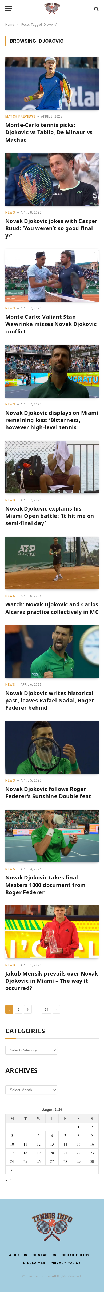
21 (65, 1152)
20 (52, 1152)
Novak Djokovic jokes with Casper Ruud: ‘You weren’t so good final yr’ (51, 228)
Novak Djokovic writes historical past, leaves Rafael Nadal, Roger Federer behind (49, 700)
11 (25, 1144)
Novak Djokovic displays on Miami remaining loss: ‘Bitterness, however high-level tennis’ (51, 420)
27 (52, 1161)
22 (79, 1152)
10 (12, 1144)
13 (52, 1144)
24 (12, 1161)
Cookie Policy (76, 1255)
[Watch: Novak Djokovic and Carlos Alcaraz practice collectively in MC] (52, 563)
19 (39, 1152)
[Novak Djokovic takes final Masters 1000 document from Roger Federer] (52, 836)
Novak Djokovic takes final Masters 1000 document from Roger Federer (45, 885)
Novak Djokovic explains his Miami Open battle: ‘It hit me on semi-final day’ (49, 516)
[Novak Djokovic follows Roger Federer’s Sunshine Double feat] (52, 747)
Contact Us (44, 1255)
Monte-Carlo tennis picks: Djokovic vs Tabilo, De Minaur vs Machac (49, 132)
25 (25, 1161)
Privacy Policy (66, 1263)
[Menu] (8, 9)
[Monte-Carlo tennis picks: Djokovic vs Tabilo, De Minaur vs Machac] (52, 83)
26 (39, 1161)
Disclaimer (34, 1263)
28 (46, 1009)
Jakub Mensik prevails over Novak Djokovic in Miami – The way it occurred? (51, 981)
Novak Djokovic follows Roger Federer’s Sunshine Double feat (48, 792)
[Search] (96, 9)
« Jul (9, 1179)
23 (92, 1152)
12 (39, 1144)
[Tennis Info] (52, 8)
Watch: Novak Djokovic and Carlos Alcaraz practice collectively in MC (52, 608)
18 (25, 1152)
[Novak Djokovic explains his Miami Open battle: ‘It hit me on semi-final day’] (52, 467)
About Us (18, 1255)
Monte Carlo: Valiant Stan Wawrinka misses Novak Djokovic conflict (51, 324)
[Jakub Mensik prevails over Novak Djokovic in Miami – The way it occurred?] (52, 931)
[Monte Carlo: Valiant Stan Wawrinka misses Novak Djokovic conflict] (52, 275)
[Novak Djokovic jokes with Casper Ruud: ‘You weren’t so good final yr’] (52, 179)
